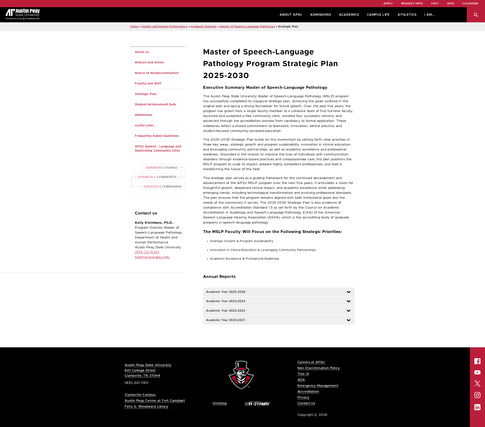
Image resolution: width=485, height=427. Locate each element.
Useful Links (144, 125)
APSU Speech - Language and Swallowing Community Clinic (158, 148)
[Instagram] (477, 395)
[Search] (475, 14)
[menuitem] (290, 14)
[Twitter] (477, 383)
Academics (349, 14)
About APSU (291, 14)
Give (450, 3)
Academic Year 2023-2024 (224, 301)
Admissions (320, 14)
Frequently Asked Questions (157, 135)
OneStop (220, 403)
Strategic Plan (146, 94)
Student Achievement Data (155, 104)
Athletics (407, 14)
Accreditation (308, 391)
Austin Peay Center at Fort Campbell (155, 400)
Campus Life (378, 14)
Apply (388, 3)
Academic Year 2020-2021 (224, 320)
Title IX (303, 374)
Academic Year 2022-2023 (224, 310)
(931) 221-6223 (147, 252)
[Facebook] (477, 361)
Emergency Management (317, 385)
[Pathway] (257, 403)
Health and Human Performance (164, 26)
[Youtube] (477, 372)
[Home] (22, 14)
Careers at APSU (311, 362)
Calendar (470, 3)
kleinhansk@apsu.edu (152, 257)
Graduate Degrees (204, 26)
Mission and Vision (149, 62)
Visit (435, 3)
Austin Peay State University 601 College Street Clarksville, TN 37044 (148, 370)
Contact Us (306, 403)
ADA (301, 379)
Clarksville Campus (140, 394)
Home (134, 26)
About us (142, 52)
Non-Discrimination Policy (318, 368)
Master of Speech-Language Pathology (247, 26)
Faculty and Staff (148, 83)
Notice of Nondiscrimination (157, 73)
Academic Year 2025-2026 (224, 292)
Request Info (412, 3)
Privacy (303, 397)
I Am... (429, 14)
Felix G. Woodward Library (146, 406)
